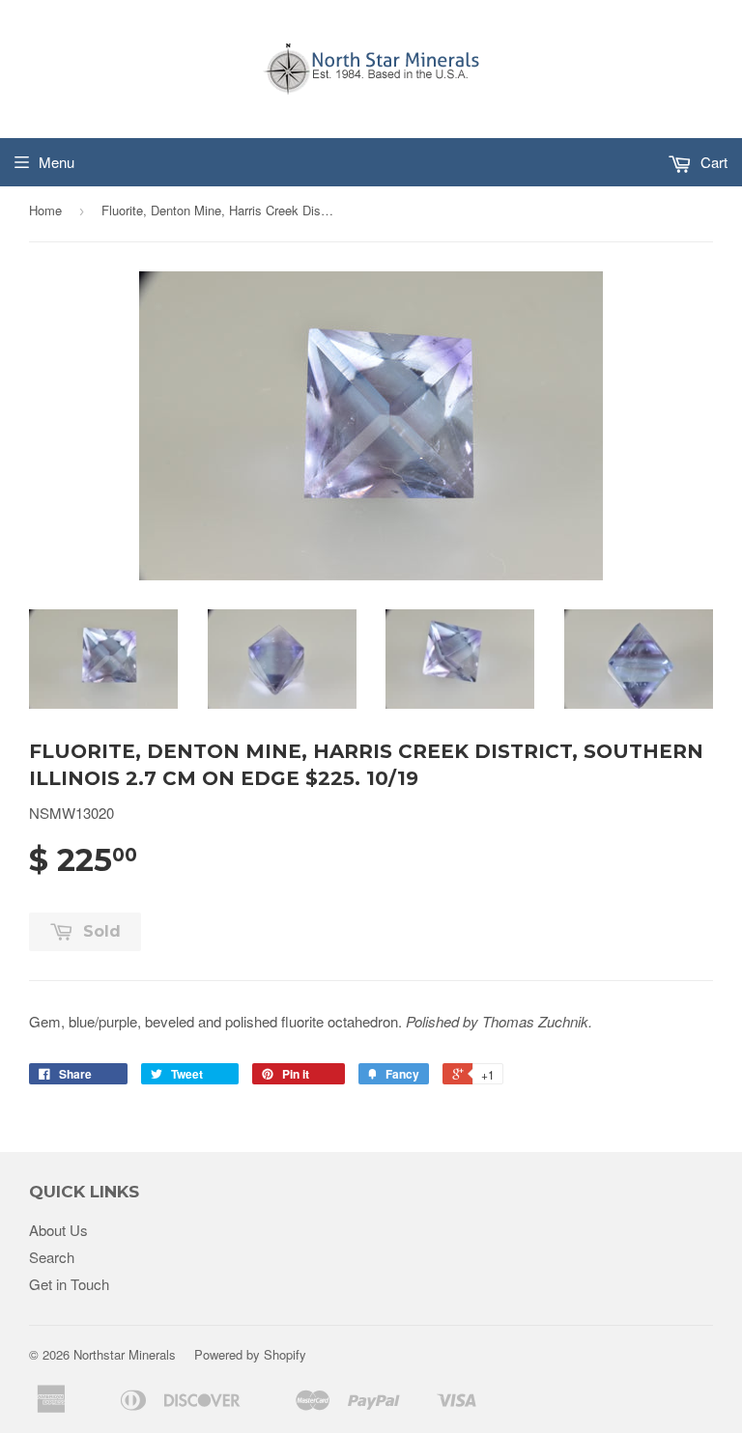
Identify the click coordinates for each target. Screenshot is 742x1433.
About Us (58, 1230)
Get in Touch (69, 1284)
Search (51, 1257)
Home (45, 210)
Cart (712, 162)
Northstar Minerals (124, 1354)
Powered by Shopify (250, 1354)
